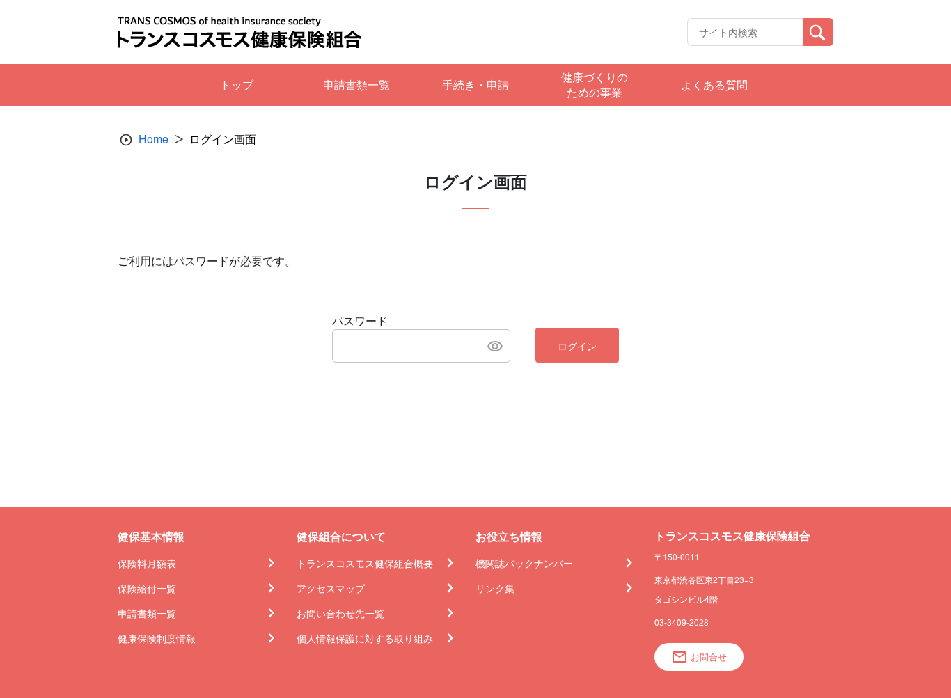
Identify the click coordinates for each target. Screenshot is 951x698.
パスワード (360, 320)
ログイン (577, 346)
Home (153, 139)
